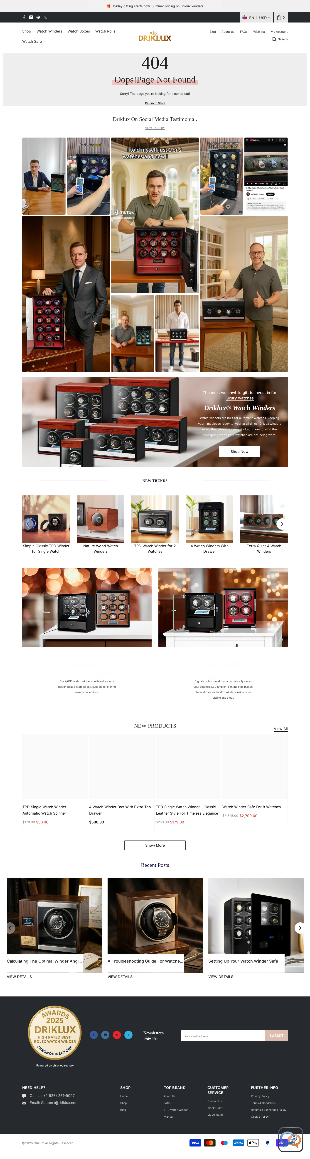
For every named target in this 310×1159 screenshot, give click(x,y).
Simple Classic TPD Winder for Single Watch (46, 549)
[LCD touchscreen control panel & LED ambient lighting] (223, 607)
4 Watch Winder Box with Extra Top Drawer (120, 810)
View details (19, 976)
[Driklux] (46, 519)
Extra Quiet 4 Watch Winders (264, 549)
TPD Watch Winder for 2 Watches (155, 549)
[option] (46, 524)
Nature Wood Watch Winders (100, 549)
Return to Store (155, 103)
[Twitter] (45, 17)
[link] (281, 17)
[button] (282, 524)
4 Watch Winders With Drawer (210, 549)
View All (281, 728)
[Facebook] (24, 17)
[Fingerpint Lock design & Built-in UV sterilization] (87, 607)
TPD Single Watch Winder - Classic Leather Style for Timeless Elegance (187, 810)
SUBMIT (276, 1035)
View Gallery (155, 128)
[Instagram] (31, 17)
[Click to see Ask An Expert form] (290, 1139)
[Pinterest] (38, 17)
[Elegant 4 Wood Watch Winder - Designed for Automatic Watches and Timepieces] (264, 519)
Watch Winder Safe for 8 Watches (251, 807)
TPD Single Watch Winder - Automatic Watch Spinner (45, 810)
